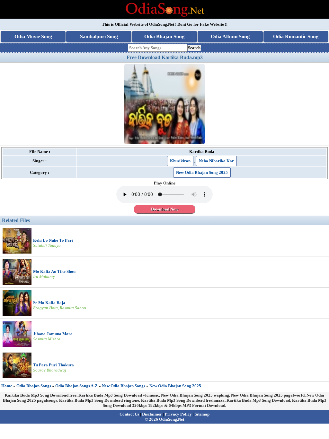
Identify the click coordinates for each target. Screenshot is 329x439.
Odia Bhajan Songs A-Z (76, 385)
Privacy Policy (178, 414)
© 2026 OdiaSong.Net (164, 419)
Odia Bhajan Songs (33, 385)
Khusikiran (180, 160)
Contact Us (129, 414)
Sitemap (202, 414)
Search (194, 47)
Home (6, 385)
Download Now (164, 209)
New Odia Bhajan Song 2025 (202, 172)
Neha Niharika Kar (216, 160)
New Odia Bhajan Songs (123, 385)
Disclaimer (152, 414)
